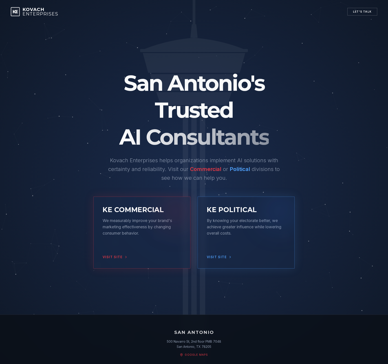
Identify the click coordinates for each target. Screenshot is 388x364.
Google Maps (196, 354)
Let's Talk (362, 11)
